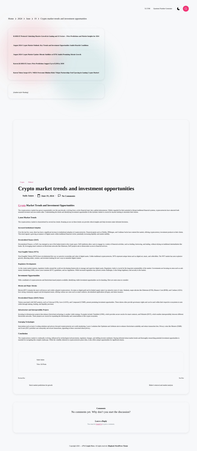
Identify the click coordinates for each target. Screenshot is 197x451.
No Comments (68, 196)
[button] (41, 364)
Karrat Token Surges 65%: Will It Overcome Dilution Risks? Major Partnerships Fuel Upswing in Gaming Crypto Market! (56, 73)
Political (30, 182)
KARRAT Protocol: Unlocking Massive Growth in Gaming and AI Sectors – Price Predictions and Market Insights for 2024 (56, 36)
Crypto (22, 182)
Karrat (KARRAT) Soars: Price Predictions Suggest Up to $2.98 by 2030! (38, 63)
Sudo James (40, 360)
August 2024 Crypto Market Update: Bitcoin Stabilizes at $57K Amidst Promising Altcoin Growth (47, 54)
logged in (99, 424)
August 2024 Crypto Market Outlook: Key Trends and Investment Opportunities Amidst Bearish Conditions (50, 45)
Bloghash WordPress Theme (118, 446)
